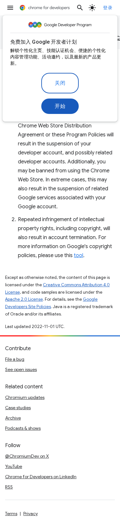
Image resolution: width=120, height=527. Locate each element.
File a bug (14, 359)
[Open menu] (10, 7)
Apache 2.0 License (24, 299)
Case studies (18, 407)
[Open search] (80, 8)
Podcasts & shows (23, 428)
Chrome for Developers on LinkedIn (40, 476)
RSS (9, 487)
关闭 (60, 83)
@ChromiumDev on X (27, 456)
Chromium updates (24, 397)
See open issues (21, 369)
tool (78, 255)
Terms (11, 513)
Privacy (30, 513)
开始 (60, 106)
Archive (13, 418)
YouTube (13, 466)
